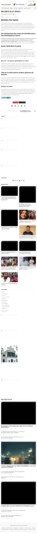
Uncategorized (4, 293)
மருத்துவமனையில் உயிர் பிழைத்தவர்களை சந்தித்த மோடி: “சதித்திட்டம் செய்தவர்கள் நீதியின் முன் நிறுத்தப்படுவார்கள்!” (10, 140)
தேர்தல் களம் (29, 8)
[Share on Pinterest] (21, 106)
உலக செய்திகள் (15, 8)
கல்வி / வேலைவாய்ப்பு (4, 303)
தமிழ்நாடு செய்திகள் (20, 8)
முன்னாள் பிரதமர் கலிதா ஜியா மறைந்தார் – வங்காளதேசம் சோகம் (11, 111)
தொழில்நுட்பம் (11, 8)
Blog (3, 292)
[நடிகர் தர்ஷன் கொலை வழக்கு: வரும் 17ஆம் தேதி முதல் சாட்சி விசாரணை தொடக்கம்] (27, 230)
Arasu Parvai (16, 525)
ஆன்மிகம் (3, 298)
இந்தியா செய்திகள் (7, 8)
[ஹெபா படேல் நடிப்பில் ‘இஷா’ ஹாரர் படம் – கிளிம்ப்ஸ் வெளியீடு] (9, 246)
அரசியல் (3, 295)
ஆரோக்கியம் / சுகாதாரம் (5, 529)
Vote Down (23, 102)
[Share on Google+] (18, 106)
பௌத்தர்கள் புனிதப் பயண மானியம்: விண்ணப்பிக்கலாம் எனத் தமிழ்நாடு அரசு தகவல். (11, 357)
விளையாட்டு (25, 8)
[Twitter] (30, 1)
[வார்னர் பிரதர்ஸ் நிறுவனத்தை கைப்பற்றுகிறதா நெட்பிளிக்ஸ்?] (27, 246)
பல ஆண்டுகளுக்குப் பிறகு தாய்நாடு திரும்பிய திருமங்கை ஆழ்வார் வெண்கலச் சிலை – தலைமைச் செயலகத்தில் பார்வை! (11, 388)
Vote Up (16, 102)
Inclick (23, 525)
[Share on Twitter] (15, 106)
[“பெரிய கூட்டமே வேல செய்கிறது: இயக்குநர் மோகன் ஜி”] (9, 277)
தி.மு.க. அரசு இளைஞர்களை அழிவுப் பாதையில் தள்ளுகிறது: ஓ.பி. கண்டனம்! (25, 111)
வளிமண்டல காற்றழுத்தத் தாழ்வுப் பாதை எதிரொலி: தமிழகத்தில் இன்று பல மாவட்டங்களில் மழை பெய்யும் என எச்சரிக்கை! (11, 339)
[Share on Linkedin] (25, 106)
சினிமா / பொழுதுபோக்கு (5, 305)
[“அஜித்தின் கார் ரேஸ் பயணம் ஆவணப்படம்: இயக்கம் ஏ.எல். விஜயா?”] (27, 261)
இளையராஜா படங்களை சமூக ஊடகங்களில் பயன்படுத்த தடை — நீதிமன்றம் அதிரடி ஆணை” (25, 205)
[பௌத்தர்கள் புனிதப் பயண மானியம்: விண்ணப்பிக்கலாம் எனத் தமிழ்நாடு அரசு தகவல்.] (18, 493)
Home (3, 8)
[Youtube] (33, 1)
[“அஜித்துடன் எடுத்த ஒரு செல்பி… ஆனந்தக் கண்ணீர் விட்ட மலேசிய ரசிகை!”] (27, 215)
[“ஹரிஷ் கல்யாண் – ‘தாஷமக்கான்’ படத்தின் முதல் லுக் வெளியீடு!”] (9, 218)
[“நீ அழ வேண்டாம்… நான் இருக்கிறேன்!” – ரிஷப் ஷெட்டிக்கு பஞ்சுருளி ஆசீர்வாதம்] (9, 261)
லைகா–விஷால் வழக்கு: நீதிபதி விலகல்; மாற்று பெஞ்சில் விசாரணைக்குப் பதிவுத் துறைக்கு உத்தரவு (8, 198)
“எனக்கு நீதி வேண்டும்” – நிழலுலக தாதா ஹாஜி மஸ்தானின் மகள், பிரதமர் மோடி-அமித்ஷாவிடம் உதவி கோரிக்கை (10, 119)
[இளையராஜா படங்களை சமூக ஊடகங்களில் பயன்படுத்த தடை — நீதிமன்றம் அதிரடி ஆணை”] (27, 194)
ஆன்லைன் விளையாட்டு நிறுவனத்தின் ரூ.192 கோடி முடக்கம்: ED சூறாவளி (10, 167)
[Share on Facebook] (12, 106)
